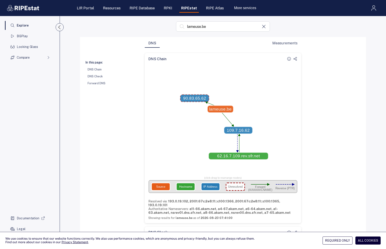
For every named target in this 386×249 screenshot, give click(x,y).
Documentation (28, 218)
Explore (23, 25)
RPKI (168, 8)
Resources (112, 8)
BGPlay (22, 36)
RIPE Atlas (215, 8)
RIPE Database (142, 8)
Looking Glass (27, 47)
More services (245, 8)
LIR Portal (85, 8)
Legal (21, 229)
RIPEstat (189, 8)
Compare (23, 57)
